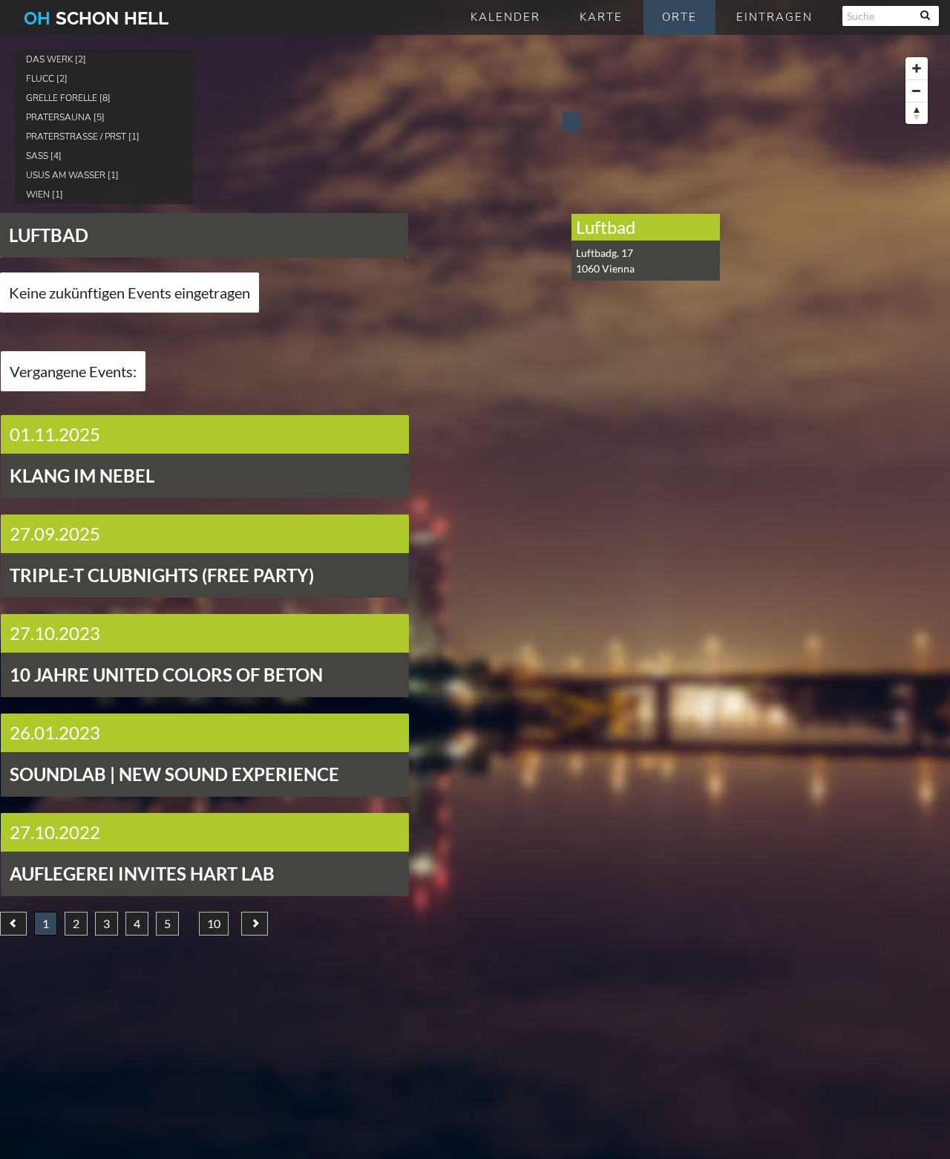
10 (213, 923)
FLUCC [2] (47, 79)
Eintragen (774, 17)
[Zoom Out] (916, 90)
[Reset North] (916, 113)
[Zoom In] (916, 68)
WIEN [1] (44, 194)
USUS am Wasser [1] (72, 175)
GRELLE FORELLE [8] (68, 98)
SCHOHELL (96, 18)
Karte (601, 17)
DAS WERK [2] (56, 59)
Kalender (505, 17)
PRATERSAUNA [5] (65, 117)
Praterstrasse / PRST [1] (83, 137)
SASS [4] (44, 156)
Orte (679, 17)
